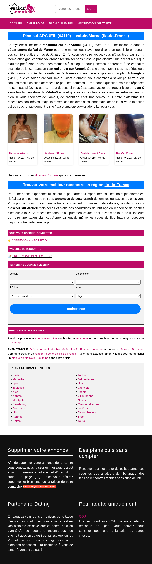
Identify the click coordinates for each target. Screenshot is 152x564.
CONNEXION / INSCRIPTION (30, 240)
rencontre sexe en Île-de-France (55, 353)
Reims (17, 420)
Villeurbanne (85, 395)
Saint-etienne (86, 379)
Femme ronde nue (92, 349)
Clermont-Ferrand (89, 404)
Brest (81, 416)
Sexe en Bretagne (132, 349)
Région (14, 287)
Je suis (14, 273)
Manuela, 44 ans (18, 153)
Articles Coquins (46, 175)
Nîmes (82, 400)
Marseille (18, 379)
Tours (81, 420)
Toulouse (18, 387)
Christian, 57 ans (54, 153)
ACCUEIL (16, 23)
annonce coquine (46, 338)
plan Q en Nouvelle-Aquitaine (30, 357)
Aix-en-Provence (88, 412)
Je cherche (82, 273)
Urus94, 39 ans (125, 153)
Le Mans (83, 408)
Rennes (17, 416)
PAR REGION (36, 23)
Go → (91, 8)
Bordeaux (19, 408)
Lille (15, 412)
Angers (82, 391)
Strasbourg (20, 404)
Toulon (82, 375)
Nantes (17, 395)
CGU (82, 516)
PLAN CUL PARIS (61, 23)
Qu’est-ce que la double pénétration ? (53, 349)
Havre (81, 383)
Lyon (16, 383)
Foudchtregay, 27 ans (92, 153)
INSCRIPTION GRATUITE (94, 23)
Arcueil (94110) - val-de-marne (22, 159)
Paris (16, 375)
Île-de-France (116, 185)
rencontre (82, 338)
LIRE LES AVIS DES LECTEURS (32, 256)
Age (78, 287)
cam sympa (15, 342)
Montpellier (20, 400)
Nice (15, 391)
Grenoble (83, 387)
